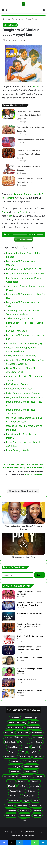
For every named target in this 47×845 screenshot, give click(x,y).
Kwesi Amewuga (11, 776)
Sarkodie (9, 806)
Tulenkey (37, 810)
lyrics (9, 216)
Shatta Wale (22, 806)
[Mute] (35, 234)
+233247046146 (33, 474)
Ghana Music (12, 747)
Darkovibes (37, 732)
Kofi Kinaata (25, 757)
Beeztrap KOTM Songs (18, 722)
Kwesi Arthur (27, 776)
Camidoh (9, 732)
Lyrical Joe (22, 781)
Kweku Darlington (31, 766)
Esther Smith (10, 742)
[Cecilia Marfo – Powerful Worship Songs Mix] (8, 129)
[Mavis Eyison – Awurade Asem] (8, 616)
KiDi (23, 752)
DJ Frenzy (9, 40)
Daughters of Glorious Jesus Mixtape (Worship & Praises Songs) (29, 154)
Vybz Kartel (11, 815)
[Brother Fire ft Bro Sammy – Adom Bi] (8, 639)
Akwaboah (14, 718)
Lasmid (11, 781)
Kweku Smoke (30, 771)
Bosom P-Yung (33, 727)
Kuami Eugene (17, 762)
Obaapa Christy (16, 791)
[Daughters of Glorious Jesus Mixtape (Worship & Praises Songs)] (8, 153)
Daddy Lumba (22, 732)
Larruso (39, 776)
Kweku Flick (16, 771)
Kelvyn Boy (13, 752)
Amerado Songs (30, 718)
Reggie (26, 801)
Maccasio (35, 781)
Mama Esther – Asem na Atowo (29, 658)
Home (7, 19)
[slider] (40, 234)
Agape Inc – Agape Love (26, 679)
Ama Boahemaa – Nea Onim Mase (30, 139)
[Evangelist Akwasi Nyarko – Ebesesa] (8, 169)
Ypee (23, 820)
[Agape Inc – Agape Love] (8, 682)
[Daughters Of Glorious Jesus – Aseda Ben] (8, 693)
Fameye (23, 742)
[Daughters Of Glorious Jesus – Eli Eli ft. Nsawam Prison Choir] (8, 605)
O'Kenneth (34, 786)
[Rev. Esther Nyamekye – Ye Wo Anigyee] (8, 671)
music (25, 212)
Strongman (24, 810)
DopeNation (37, 737)
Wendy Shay (25, 815)
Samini (36, 801)
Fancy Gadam (36, 742)
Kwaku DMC (31, 762)
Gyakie (25, 747)
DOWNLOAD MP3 (25, 239)
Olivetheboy (15, 796)
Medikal (11, 786)
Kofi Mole (38, 757)
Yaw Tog (37, 815)
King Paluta (33, 752)
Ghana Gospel (32, 19)
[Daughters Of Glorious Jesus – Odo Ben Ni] (8, 594)
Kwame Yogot (14, 766)
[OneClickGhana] (23, 4)
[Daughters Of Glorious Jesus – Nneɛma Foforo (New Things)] (8, 650)
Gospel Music (18, 19)
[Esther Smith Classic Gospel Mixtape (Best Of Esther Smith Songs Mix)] (8, 114)
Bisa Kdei (34, 722)
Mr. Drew (22, 786)
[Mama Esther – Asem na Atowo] (8, 660)
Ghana (36, 86)
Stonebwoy (11, 810)
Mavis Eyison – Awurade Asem (29, 613)
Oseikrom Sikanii (31, 796)
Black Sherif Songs (15, 727)
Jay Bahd (36, 747)
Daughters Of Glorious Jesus (23, 491)
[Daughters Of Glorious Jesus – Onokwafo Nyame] (8, 181)
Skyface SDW (36, 806)
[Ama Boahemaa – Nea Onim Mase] (8, 142)
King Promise (10, 757)
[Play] (5, 234)
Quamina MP (14, 801)
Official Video (31, 791)
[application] (23, 234)
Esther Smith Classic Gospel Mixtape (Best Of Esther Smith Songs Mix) (29, 115)
